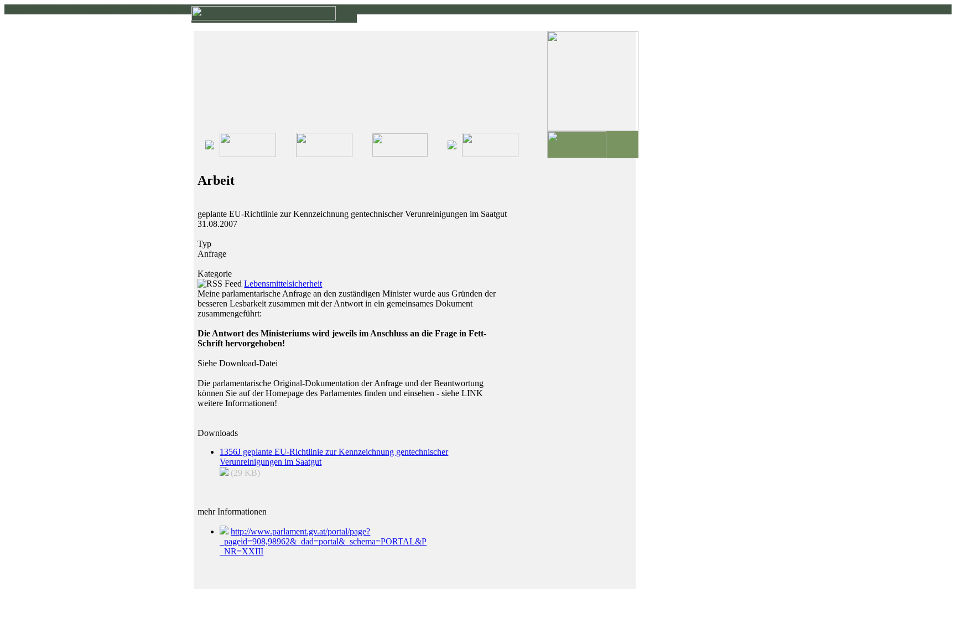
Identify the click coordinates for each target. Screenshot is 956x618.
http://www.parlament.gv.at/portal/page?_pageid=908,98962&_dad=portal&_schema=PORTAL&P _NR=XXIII (323, 541)
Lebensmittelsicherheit (283, 283)
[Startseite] (263, 17)
